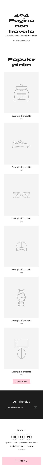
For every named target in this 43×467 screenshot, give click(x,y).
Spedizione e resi (11, 443)
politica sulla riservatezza (28, 443)
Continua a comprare (21, 41)
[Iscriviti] (35, 407)
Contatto (29, 446)
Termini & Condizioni (17, 446)
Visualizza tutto (21, 381)
